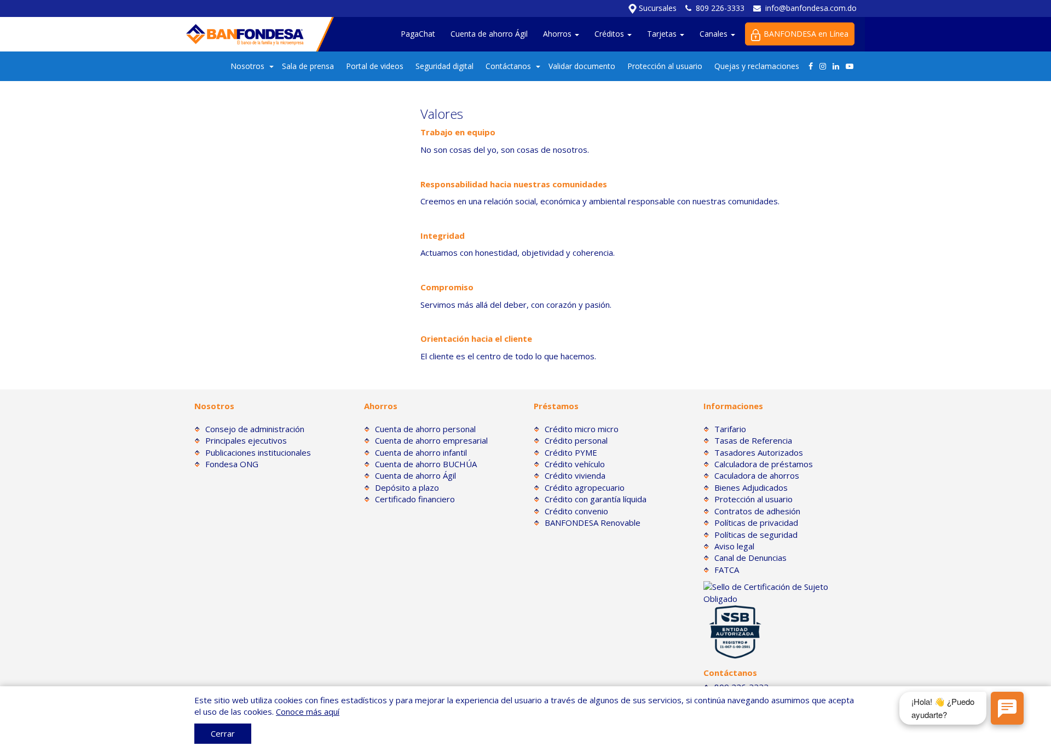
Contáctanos (508, 66)
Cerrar (223, 733)
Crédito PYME (571, 452)
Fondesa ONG (231, 463)
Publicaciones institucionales (258, 452)
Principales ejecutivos (246, 440)
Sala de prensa (308, 66)
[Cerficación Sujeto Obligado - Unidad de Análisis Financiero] (780, 592)
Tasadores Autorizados (758, 452)
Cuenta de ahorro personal (425, 428)
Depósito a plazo (407, 487)
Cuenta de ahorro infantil (421, 452)
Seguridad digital (444, 66)
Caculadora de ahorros (756, 475)
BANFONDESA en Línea (806, 33)
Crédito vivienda (575, 475)
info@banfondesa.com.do (811, 8)
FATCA (726, 569)
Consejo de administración (254, 428)
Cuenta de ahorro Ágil (489, 33)
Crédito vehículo (575, 463)
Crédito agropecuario (585, 487)
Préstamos (556, 405)
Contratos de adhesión (757, 511)
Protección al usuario (664, 66)
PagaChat (418, 33)
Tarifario (730, 428)
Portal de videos (374, 66)
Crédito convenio (576, 511)
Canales (715, 33)
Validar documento (581, 66)
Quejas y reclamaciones (756, 66)
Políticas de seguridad (756, 534)
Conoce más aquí (307, 711)
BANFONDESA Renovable (592, 522)
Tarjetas (663, 33)
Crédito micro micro (582, 428)
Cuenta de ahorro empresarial (431, 440)
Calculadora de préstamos (763, 463)
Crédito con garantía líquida (595, 498)
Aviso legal (734, 546)
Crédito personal (576, 440)
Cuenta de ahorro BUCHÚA (426, 463)
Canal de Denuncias (750, 557)
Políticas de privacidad (756, 522)
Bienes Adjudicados (751, 487)
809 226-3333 (720, 8)
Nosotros (247, 66)
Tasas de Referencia (753, 440)
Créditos (610, 33)
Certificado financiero (415, 498)
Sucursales (657, 8)
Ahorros (558, 33)
